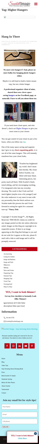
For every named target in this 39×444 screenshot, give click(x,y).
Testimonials (5, 389)
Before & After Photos (8, 382)
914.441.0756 (10, 317)
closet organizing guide (24, 150)
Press (3, 372)
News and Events (9, 270)
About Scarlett (6, 386)
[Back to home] (19, 4)
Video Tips (5, 365)
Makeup (6, 267)
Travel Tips (7, 281)
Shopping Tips (8, 278)
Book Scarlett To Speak (8, 376)
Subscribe (5, 427)
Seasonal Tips (8, 276)
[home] (19, 329)
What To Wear (8, 287)
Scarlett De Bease (18, 41)
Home (3, 358)
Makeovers (7, 265)
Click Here (22, 438)
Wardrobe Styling (7, 379)
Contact (4, 393)
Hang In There (11, 36)
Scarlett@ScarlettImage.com (14, 321)
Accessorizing (8, 254)
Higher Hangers (22, 128)
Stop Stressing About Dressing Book (12, 369)
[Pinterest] (32, 345)
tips (24, 142)
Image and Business (9, 259)
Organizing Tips (22, 43)
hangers (12, 95)
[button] (35, 4)
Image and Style (8, 262)
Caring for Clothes (9, 257)
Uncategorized (8, 284)
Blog (3, 362)
